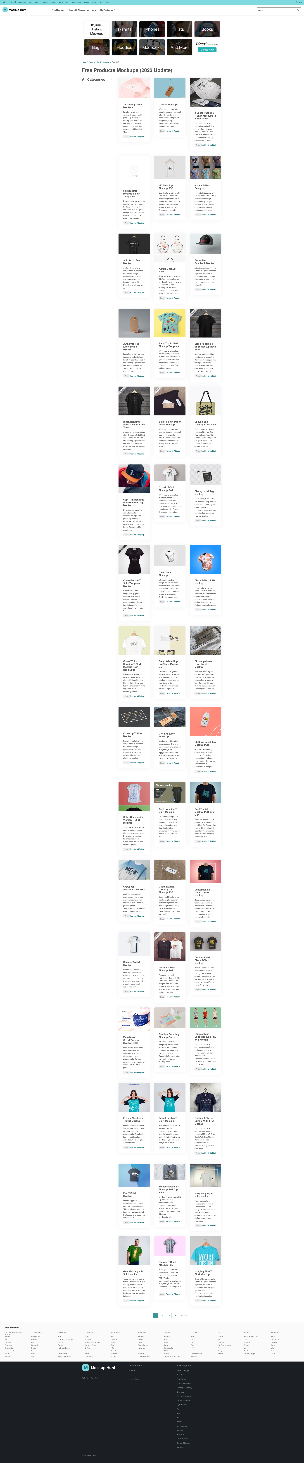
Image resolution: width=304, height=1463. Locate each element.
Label (142, 136)
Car (192, 1339)
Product (94, 2)
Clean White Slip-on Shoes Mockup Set (169, 640)
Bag (30, 2)
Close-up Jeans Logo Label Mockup (205, 640)
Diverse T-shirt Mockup (134, 944)
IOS (192, 1348)
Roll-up (273, 1353)
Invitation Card (169, 1348)
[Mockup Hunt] (25, 10)
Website (194, 1356)
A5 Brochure (89, 1332)
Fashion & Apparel (137, 136)
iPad (178, 1417)
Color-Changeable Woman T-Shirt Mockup (134, 796)
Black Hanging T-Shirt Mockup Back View (205, 323)
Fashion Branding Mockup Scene (169, 1017)
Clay (245, 1339)
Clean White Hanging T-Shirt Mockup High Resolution (134, 640)
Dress (140, 1342)
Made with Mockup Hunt (79, 10)
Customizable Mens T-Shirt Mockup (205, 871)
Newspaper (221, 1351)
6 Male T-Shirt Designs (205, 167)
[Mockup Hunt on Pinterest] (11, 2)
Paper (79, 2)
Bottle (273, 1336)
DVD (192, 1342)
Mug (73, 2)
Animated (194, 1332)
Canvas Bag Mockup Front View (205, 401)
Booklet (220, 1336)
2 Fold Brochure (36, 1332)
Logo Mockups (182, 1426)
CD (219, 1339)
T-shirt (108, 2)
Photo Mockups (182, 1439)
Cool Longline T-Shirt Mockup (169, 792)
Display (113, 1342)
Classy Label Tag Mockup (205, 474)
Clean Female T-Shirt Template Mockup (134, 559)
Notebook (247, 1351)
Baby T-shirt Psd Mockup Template (169, 323)
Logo (67, 2)
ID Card (87, 1348)
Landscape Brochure (12, 1351)
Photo (33, 1353)
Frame (246, 1345)
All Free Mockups (183, 1370)
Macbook (141, 1351)
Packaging (274, 1351)
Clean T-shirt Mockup (169, 555)
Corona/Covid (275, 1339)
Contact (132, 1370)
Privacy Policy (134, 1379)
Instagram (141, 1348)
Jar (245, 1348)
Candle (140, 1339)
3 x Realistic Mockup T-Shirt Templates (134, 170)
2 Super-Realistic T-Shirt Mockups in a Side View (205, 92)
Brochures (88, 1339)
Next (183, 1315)
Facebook (34, 1345)
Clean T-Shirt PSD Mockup (205, 559)
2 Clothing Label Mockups (134, 88)
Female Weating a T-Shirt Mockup (134, 1097)
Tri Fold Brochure (144, 1356)
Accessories (115, 1332)
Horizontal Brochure (64, 1348)
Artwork (7, 1336)
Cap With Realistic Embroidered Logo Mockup (134, 478)
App (219, 1332)
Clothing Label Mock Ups (169, 717)
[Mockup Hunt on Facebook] (8, 2)
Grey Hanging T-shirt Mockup (205, 1175)
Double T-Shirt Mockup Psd (169, 946)
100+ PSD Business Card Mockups (13, 1333)
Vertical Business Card (172, 1356)
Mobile (166, 1351)
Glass (273, 1345)
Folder (166, 1345)
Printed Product (196, 1353)
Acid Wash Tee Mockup (134, 244)
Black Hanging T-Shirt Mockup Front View (134, 401)
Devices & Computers (92, 1342)
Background (35, 1336)
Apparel (246, 1332)
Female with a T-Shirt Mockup (169, 1097)
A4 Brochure (62, 1332)
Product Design (249, 1353)
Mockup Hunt (92, 1455)
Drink (166, 1342)
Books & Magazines (251, 1336)
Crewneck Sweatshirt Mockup (134, 870)
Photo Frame (62, 1353)
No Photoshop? (107, 10)
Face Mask (8, 1345)
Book (36, 2)
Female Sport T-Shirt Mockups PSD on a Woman (205, 1017)
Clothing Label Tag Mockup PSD (205, 721)
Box (6, 1339)
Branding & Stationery (65, 1339)
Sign (101, 2)
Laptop (60, 2)
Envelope (274, 1342)
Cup (32, 1342)
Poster (86, 2)
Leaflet (60, 1351)
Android (167, 1332)
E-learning (221, 1342)
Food (192, 1345)
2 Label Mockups (169, 88)
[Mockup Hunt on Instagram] (15, 2)
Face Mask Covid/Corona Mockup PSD (134, 1019)
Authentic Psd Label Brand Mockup (134, 323)
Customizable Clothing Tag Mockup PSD (169, 870)
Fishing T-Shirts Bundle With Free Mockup (205, 1097)
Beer (112, 1336)
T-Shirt (141, 223)
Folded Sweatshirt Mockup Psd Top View (169, 1172)
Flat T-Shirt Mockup (134, 1175)
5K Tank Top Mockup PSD (169, 167)
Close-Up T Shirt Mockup (134, 717)
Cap (165, 1339)
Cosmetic (44, 2)
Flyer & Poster (143, 1345)
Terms (131, 1375)
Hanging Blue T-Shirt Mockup (205, 1250)
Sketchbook (89, 1356)
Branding (34, 1339)
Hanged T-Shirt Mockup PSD (169, 1246)
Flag (112, 1345)
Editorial (247, 1342)
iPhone (220, 1348)
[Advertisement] (97, 122)
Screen (7, 1356)
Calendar (114, 1339)
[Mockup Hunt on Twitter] (4, 2)
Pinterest (114, 1353)
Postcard (141, 1353)
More (94, 10)
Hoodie (33, 1348)
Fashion (60, 1345)
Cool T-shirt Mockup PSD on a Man (205, 792)
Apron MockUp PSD (169, 248)
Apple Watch (275, 1332)
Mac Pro (114, 1351)
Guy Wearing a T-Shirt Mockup (134, 1250)
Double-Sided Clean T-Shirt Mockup (205, 941)
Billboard (167, 1336)
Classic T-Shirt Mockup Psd (169, 472)
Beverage (141, 1336)
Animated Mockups (183, 1375)
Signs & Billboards (64, 1356)
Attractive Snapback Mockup (205, 244)
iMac (112, 1348)
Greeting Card (9, 1348)
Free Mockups (58, 10)
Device (52, 2)
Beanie (87, 1336)
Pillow (87, 1353)
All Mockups (22, 2)
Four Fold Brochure (224, 1345)
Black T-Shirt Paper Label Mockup (169, 401)
